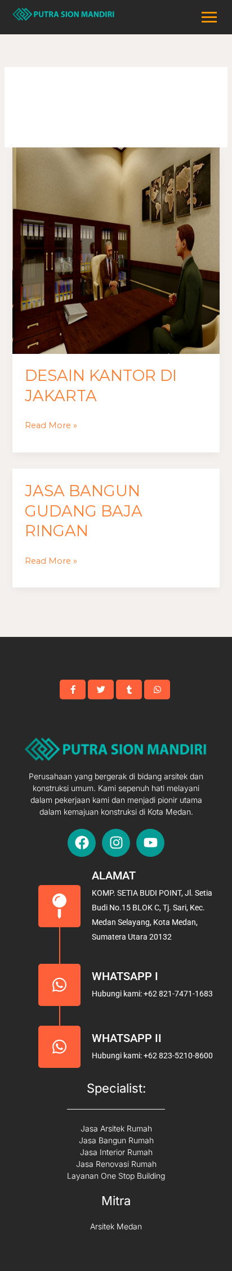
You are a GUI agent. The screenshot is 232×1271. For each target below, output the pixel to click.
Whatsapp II (127, 1038)
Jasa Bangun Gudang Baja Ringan (83, 511)
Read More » (51, 424)
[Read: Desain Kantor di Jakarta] (115, 250)
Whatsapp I (125, 976)
